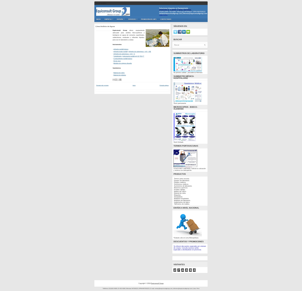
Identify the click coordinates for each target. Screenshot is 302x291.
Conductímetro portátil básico (122, 58)
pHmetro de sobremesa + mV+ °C (124, 54)
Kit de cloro (117, 61)
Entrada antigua (164, 85)
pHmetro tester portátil (120, 51)
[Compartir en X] (118, 79)
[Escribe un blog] (116, 79)
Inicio (98, 19)
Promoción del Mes (148, 19)
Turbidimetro (117, 56)
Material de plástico (119, 75)
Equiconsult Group (157, 283)
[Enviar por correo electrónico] (114, 79)
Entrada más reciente (102, 85)
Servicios (132, 19)
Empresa (109, 19)
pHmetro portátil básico (120, 49)
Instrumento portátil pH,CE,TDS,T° (133, 56)
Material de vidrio (119, 73)
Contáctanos (165, 19)
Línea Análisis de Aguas (105, 26)
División (120, 19)
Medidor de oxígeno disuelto (122, 63)
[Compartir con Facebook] (120, 79)
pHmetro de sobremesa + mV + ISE (139, 51)
